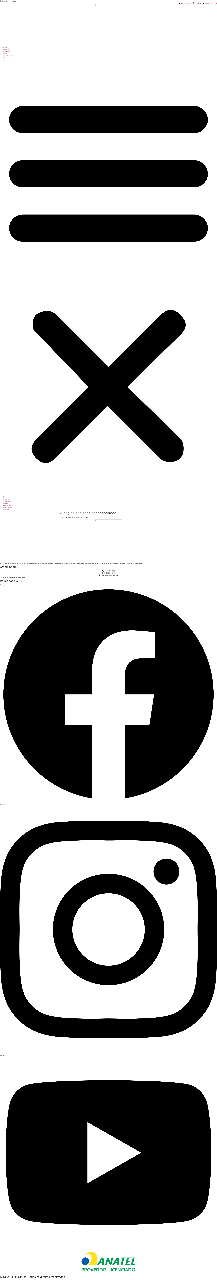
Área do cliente (8, 56)
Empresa (6, 50)
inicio (5, 47)
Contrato (6, 60)
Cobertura (6, 52)
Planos (5, 54)
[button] (108, 278)
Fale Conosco (7, 58)
